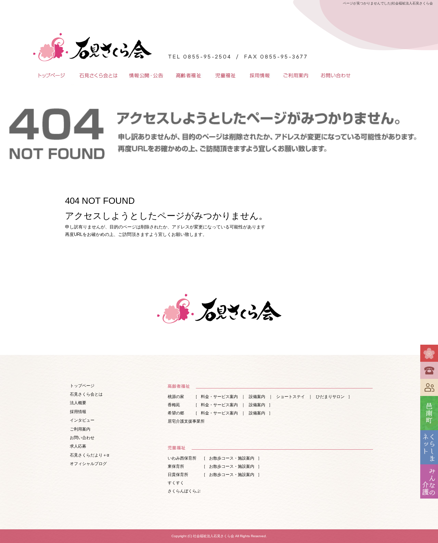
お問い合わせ (335, 75)
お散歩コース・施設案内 (231, 458)
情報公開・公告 (145, 75)
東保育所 (176, 466)
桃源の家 (176, 396)
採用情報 (260, 75)
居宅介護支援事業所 (186, 421)
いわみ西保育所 (182, 458)
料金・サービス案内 (219, 396)
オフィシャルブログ (88, 463)
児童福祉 (226, 75)
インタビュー (82, 420)
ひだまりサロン (330, 396)
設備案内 (257, 396)
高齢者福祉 (188, 75)
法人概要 (78, 402)
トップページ (49, 75)
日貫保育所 (178, 474)
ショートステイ (290, 396)
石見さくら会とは (97, 75)
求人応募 (78, 446)
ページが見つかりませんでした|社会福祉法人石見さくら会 (388, 3)
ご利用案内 (296, 75)
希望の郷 (176, 413)
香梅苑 (174, 404)
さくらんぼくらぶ (184, 491)
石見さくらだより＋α (89, 455)
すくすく (176, 482)
